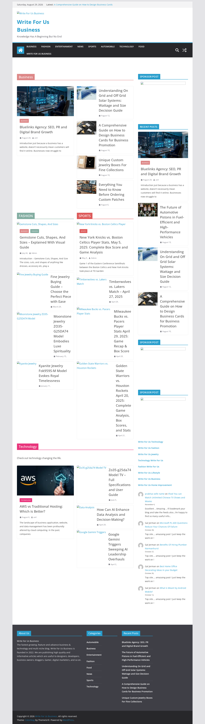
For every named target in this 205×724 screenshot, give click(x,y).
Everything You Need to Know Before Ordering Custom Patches (111, 192)
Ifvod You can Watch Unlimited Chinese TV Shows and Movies (165, 497)
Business (31, 46)
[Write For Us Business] (20, 50)
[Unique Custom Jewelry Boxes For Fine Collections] (86, 167)
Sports (92, 46)
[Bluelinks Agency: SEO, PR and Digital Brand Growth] (45, 101)
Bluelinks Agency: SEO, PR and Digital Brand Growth (43, 129)
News (80, 46)
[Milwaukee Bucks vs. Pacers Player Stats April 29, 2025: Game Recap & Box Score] (94, 333)
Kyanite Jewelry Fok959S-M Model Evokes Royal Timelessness (53, 373)
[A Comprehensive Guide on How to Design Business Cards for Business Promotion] (86, 137)
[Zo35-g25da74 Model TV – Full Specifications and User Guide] (91, 484)
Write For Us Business (39, 53)
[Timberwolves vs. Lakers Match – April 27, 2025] (92, 291)
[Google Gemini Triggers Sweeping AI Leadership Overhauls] (91, 549)
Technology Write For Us (150, 460)
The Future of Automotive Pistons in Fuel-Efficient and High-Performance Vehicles (172, 222)
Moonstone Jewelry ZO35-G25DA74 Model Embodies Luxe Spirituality (62, 333)
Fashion (45, 46)
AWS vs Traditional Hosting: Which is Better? (41, 509)
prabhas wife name (154, 493)
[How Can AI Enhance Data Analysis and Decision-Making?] (85, 516)
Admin (34, 253)
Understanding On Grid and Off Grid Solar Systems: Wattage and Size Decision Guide (113, 100)
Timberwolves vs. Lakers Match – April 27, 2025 (120, 289)
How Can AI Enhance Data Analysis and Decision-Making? (113, 514)
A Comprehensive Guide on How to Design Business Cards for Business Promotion (113, 135)
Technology (126, 46)
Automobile (108, 46)
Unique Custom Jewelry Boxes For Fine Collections (113, 165)
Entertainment (64, 46)
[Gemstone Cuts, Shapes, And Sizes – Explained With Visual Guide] (45, 224)
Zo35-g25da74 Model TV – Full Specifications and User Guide (120, 482)
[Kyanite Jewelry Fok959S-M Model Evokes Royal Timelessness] (26, 375)
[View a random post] (184, 50)
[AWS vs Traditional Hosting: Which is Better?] (45, 480)
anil (36, 138)
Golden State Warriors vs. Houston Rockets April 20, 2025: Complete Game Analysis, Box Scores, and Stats (123, 397)
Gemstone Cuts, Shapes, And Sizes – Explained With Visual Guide (42, 242)
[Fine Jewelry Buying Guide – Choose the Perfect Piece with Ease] (32, 291)
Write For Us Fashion (148, 448)
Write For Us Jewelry (148, 454)
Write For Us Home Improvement (155, 485)
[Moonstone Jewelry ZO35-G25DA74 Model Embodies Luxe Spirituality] (34, 336)
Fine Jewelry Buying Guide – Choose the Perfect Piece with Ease (61, 289)
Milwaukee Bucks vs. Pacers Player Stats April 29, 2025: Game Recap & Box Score (122, 331)
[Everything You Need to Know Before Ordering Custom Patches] (86, 194)
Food (141, 46)
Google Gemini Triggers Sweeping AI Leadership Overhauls (118, 546)
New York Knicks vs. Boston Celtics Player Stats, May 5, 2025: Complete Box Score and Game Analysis (104, 244)
